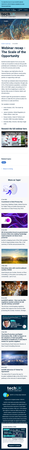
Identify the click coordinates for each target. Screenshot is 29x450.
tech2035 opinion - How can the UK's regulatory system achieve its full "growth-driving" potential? (13, 302)
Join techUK (14, 10)
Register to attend (14, 445)
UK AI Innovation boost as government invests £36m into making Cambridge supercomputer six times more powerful (14, 234)
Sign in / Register (6, 9)
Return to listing (8, 169)
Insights (6, 21)
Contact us (20, 10)
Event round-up (5, 43)
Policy (3, 162)
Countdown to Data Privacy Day (12, 202)
